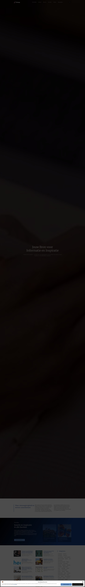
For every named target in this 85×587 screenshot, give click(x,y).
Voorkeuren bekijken (78, 584)
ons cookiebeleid (14, 584)
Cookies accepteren (66, 584)
